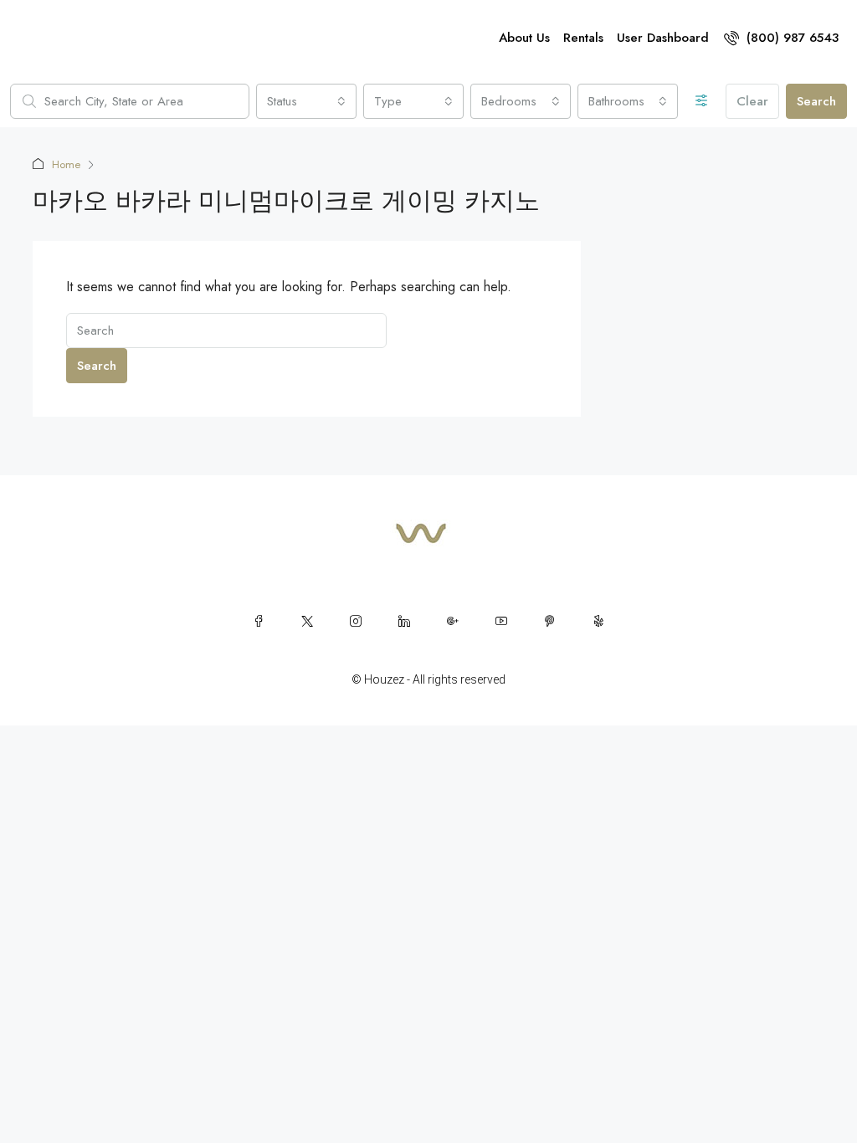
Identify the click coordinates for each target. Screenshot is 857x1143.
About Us (524, 37)
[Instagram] (356, 621)
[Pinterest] (550, 621)
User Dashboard (663, 37)
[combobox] (306, 101)
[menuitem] (781, 37)
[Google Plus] (453, 621)
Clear (752, 101)
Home (66, 164)
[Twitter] (307, 621)
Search (816, 101)
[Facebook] (259, 621)
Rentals (583, 37)
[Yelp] (598, 621)
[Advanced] (702, 101)
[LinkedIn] (404, 621)
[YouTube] (501, 621)
